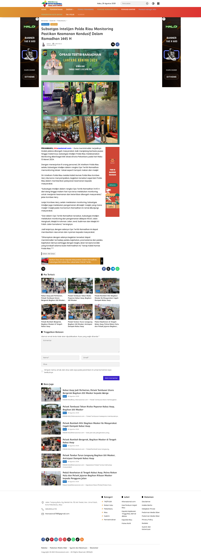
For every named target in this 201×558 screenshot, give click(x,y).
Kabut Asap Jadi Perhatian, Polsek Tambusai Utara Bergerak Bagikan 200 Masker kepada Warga (53, 298)
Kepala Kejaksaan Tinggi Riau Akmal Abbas (129, 513)
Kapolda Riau (127, 520)
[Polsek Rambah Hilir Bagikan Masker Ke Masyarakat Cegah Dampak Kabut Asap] (107, 286)
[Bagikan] (117, 44)
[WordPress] (56, 539)
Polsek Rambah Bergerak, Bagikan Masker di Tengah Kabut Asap (51, 324)
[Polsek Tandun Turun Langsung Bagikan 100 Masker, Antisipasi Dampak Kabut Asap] (80, 312)
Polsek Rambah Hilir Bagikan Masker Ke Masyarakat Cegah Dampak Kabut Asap (106, 298)
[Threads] (69, 539)
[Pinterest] (52, 539)
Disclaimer (146, 501)
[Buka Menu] (158, 3)
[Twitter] (108, 269)
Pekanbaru (45, 24)
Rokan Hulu (108, 505)
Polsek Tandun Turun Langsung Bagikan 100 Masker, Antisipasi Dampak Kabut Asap (80, 324)
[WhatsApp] (117, 269)
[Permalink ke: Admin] (44, 44)
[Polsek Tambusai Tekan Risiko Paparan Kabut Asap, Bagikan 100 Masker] (80, 286)
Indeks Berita (147, 505)
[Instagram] (60, 539)
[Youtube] (65, 539)
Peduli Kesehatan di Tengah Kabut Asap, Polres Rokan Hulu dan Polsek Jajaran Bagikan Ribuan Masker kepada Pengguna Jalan (107, 324)
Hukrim (107, 516)
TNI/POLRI (54, 24)
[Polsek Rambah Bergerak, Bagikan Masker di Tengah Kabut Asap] (53, 312)
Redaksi (145, 523)
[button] (147, 3)
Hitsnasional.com (129, 501)
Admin (49, 43)
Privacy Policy (147, 520)
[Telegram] (113, 269)
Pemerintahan (110, 520)
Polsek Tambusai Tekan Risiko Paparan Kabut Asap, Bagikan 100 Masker (79, 298)
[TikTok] (77, 539)
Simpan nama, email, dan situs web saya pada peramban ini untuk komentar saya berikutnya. (77, 371)
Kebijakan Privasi (148, 509)
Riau (44, 291)
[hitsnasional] (51, 3)
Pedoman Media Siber (151, 512)
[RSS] (82, 539)
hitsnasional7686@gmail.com (57, 514)
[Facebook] (104, 269)
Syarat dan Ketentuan (146, 528)
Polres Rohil (126, 523)
